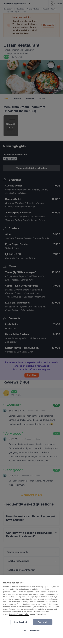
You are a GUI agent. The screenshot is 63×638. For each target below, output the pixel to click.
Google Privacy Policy (38, 614)
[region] (31, 606)
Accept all (42, 622)
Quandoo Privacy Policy (19, 614)
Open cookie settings (31, 630)
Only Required (20, 622)
